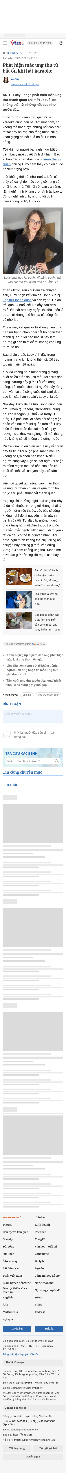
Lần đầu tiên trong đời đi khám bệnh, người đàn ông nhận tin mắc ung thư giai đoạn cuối (32, 670)
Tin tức (32, 53)
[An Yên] (6, 80)
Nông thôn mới (44, 1283)
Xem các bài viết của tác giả (25, 84)
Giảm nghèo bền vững (17, 1283)
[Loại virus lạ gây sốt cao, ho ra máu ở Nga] (19, 599)
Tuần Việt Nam (12, 1275)
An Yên (16, 79)
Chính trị (40, 1217)
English (8, 1297)
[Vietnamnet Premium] (12, 1219)
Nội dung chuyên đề (47, 1290)
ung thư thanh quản (17, 300)
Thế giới (40, 1239)
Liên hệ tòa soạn (14, 1362)
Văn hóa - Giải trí (46, 1246)
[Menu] (5, 43)
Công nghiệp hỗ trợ (47, 1275)
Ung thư (27, 694)
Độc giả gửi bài (48, 1448)
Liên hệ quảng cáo (15, 1407)
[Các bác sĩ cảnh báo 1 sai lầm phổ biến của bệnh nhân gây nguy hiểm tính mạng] (19, 620)
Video (38, 1304)
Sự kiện (49, 1328)
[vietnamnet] (17, 45)
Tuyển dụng (33, 1456)
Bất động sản (11, 1268)
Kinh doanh (42, 1224)
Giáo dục (8, 1239)
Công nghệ (42, 1254)
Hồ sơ (38, 1297)
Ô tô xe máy (10, 1261)
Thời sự (7, 1224)
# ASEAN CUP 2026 (40, 43)
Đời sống (8, 1246)
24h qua (8, 1319)
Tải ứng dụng (17, 1448)
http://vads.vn (22, 1434)
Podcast (40, 1312)
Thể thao (40, 1232)
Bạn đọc (40, 1268)
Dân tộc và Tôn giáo (15, 1232)
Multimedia (10, 1312)
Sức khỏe (13, 53)
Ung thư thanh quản (48, 694)
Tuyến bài (17, 1328)
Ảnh (5, 1304)
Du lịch (39, 1261)
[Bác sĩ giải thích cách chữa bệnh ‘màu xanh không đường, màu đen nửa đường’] (19, 576)
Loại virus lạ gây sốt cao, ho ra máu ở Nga (46, 598)
